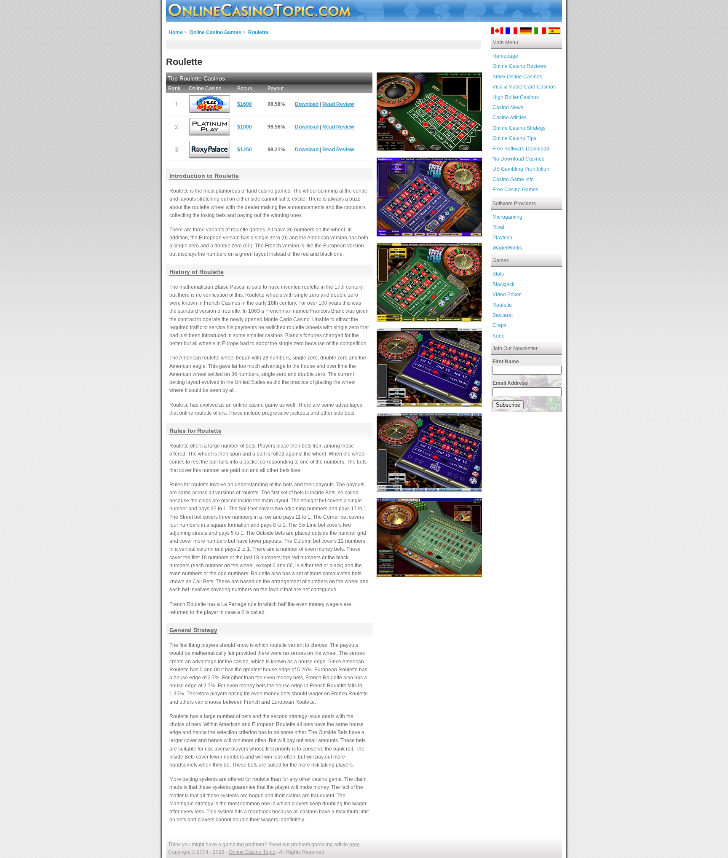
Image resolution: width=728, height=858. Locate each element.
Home (176, 32)
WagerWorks (507, 248)
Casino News (507, 107)
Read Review (338, 104)
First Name (505, 362)
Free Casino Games (515, 190)
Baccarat (502, 315)
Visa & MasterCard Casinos (524, 87)
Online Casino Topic (252, 852)
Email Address (510, 383)
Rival (498, 227)
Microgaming (507, 217)
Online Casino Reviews (519, 66)
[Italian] (540, 32)
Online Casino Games (215, 32)
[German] (525, 32)
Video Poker (506, 295)
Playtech (502, 238)
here (354, 844)
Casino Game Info (513, 179)
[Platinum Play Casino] (209, 127)
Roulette (502, 305)
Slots (498, 274)
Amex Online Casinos (517, 77)
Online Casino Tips (514, 138)
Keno (498, 336)
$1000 (244, 127)
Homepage (505, 56)
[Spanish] (554, 32)
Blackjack (503, 284)
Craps (499, 325)
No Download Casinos (518, 159)
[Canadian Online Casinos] (497, 32)
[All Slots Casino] (209, 104)
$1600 (244, 104)
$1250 (244, 150)
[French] (511, 32)
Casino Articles (509, 118)
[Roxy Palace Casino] (209, 149)
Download (306, 104)
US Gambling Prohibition (520, 169)
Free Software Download (520, 149)
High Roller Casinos (515, 97)
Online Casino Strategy (519, 128)
